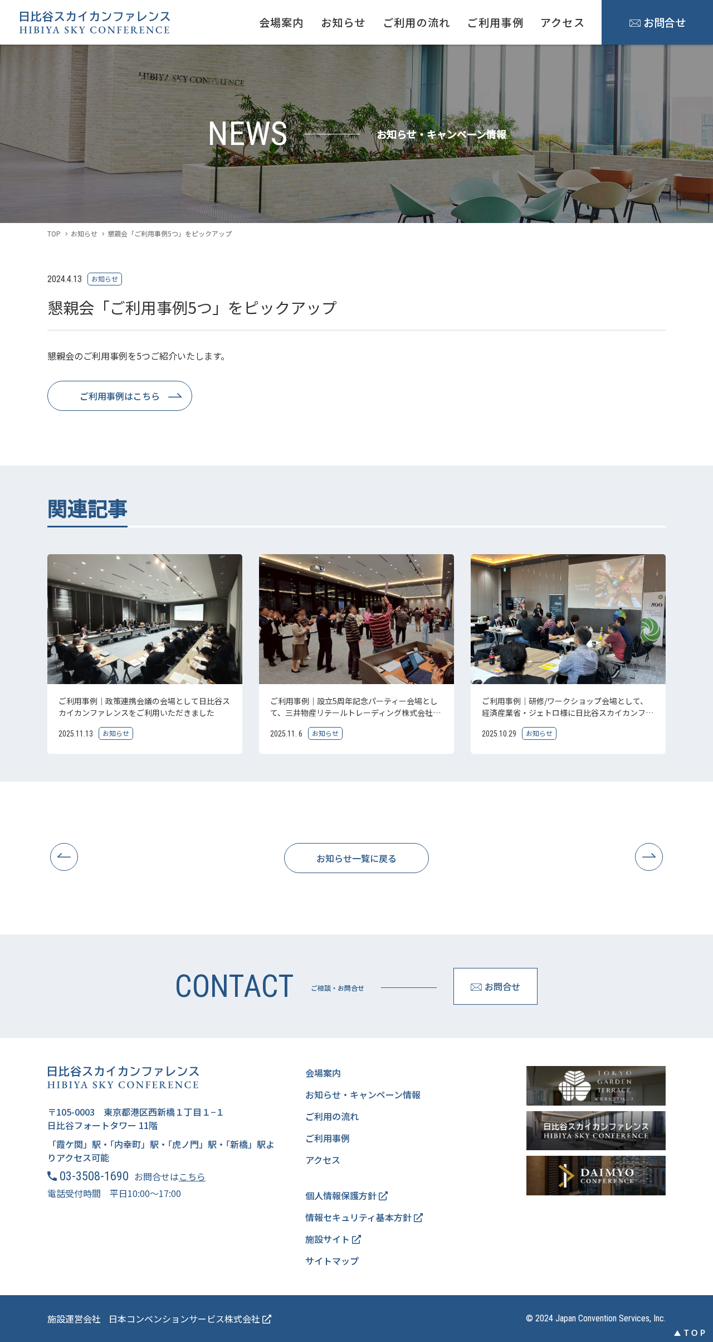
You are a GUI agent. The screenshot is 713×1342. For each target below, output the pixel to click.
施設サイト (328, 1239)
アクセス (562, 22)
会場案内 (281, 22)
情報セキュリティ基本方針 (359, 1217)
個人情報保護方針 (342, 1195)
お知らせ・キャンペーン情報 (363, 1094)
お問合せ (664, 22)
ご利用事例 (495, 22)
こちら (192, 1176)
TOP (54, 233)
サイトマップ (332, 1260)
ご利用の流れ (417, 22)
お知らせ (343, 22)
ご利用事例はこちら (120, 396)
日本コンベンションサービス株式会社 (185, 1318)
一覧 (356, 858)
